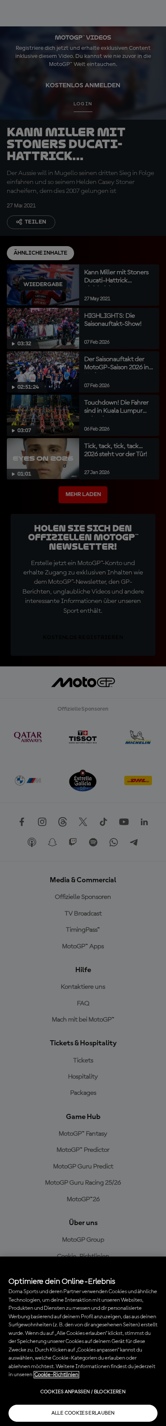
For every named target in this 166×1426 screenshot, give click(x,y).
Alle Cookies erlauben (83, 1413)
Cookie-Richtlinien (56, 1374)
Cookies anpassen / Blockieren (83, 1391)
